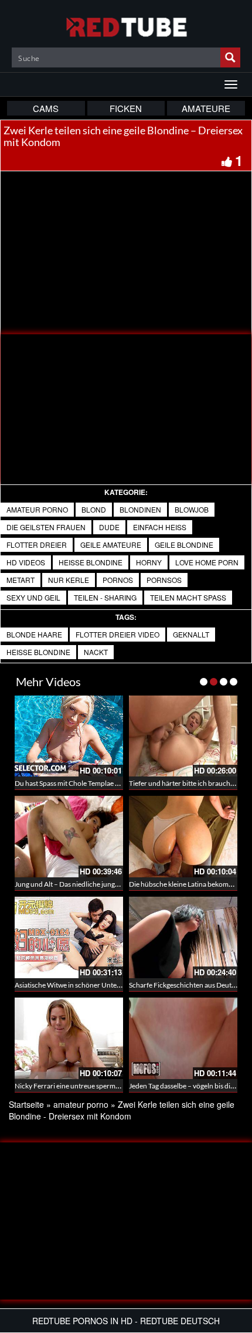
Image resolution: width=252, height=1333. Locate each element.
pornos (118, 580)
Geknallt (191, 634)
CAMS (46, 108)
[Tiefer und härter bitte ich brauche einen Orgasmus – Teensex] (183, 736)
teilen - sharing (105, 597)
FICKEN (126, 108)
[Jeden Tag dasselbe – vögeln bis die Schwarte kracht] (183, 1038)
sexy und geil (33, 597)
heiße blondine (90, 562)
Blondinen (140, 509)
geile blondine (184, 545)
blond (93, 509)
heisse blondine (38, 652)
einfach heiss (159, 527)
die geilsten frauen (46, 527)
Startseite (26, 1104)
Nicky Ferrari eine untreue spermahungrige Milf (87, 1085)
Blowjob (192, 509)
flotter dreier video (117, 634)
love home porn (207, 562)
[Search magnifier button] (230, 57)
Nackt (96, 652)
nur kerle (68, 580)
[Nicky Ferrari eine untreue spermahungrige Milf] (69, 1038)
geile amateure (110, 545)
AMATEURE (206, 108)
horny (149, 562)
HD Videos (25, 562)
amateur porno (37, 509)
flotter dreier (36, 545)
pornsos (164, 580)
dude (109, 527)
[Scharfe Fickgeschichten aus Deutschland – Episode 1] (183, 937)
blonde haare (34, 634)
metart (20, 580)
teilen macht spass (188, 597)
